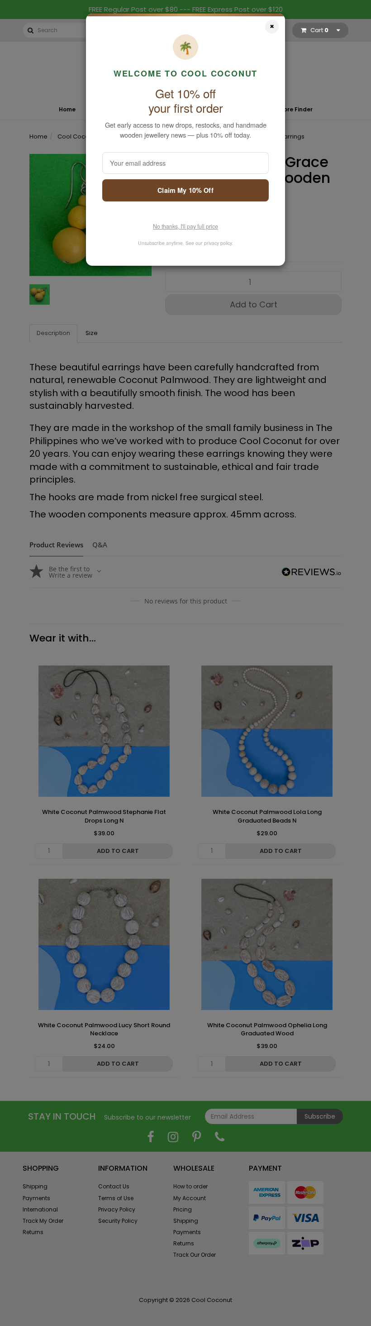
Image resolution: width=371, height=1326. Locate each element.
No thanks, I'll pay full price (185, 226)
